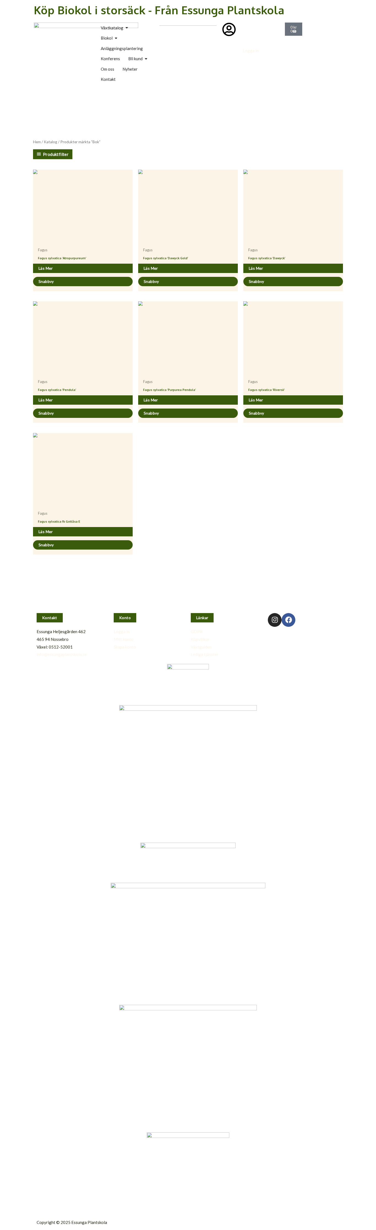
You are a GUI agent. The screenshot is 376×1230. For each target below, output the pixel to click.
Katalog (50, 141)
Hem (37, 141)
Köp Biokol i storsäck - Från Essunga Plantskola (159, 10)
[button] (50, 617)
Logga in (251, 50)
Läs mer (46, 268)
